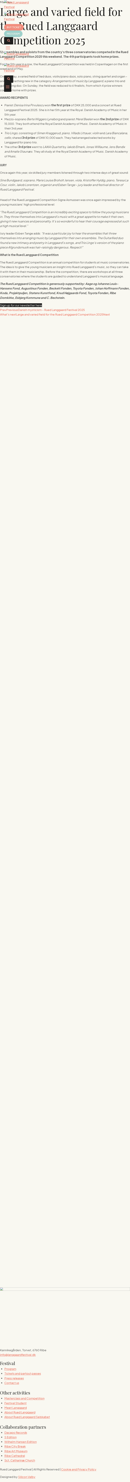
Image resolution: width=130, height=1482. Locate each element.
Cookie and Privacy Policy (78, 1469)
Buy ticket (14, 27)
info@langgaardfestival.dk (18, 1354)
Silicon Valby (26, 1477)
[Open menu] (7, 87)
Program (13, 33)
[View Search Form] (8, 40)
